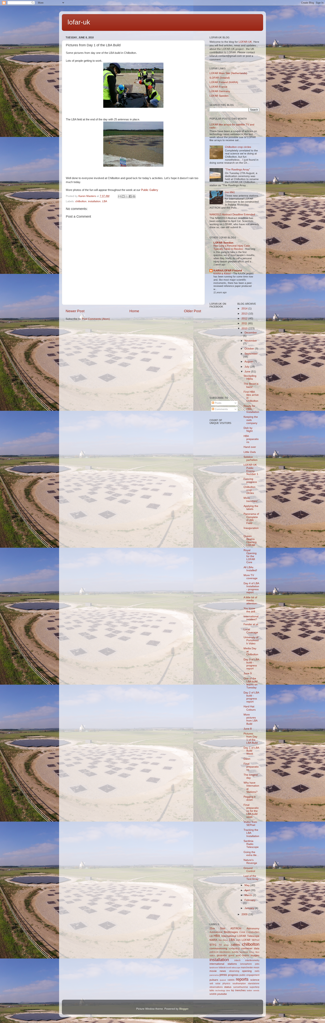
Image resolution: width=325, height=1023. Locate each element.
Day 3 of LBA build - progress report (251, 664)
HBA (217, 935)
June (248, 371)
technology (220, 990)
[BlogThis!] (123, 196)
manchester (247, 967)
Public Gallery (149, 189)
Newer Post (75, 311)
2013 (244, 313)
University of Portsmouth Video (251, 640)
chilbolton (81, 201)
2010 (244, 328)
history (245, 955)
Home (134, 311)
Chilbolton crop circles (238, 147)
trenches (240, 990)
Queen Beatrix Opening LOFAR (250, 541)
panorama (214, 975)
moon (256, 967)
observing (234, 971)
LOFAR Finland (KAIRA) (224, 82)
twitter (249, 990)
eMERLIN (214, 952)
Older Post (192, 311)
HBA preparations (251, 439)
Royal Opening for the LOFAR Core (250, 556)
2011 (244, 323)
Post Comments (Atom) (96, 318)
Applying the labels (251, 507)
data (256, 948)
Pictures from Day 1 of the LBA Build (251, 738)
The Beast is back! (251, 385)
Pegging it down (249, 798)
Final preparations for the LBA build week (251, 811)
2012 (244, 318)
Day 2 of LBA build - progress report (251, 697)
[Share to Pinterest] (134, 196)
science (254, 979)
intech (237, 960)
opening (247, 971)
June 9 (248, 673)
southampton (239, 983)
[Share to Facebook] (130, 196)
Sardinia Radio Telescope (251, 844)
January (250, 908)
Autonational (216, 932)
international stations (223, 963)
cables (235, 944)
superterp (254, 987)
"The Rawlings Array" (237, 169)
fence (251, 952)
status (227, 987)
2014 (244, 308)
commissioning (218, 948)
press (223, 974)
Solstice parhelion (250, 458)
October (250, 348)
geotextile (222, 955)
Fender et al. (251, 624)
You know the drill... (250, 610)
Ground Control (249, 870)
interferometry (252, 960)
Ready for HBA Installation (251, 409)
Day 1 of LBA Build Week (251, 750)
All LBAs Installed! (250, 569)
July (247, 366)
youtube (222, 994)
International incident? (251, 618)
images (255, 955)
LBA (104, 201)
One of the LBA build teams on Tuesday (250, 683)
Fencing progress (250, 480)
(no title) (230, 192)
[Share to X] (127, 196)
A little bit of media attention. (250, 600)
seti (211, 983)
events (235, 952)
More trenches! (250, 499)
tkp (232, 990)
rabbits (231, 980)
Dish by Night (248, 429)
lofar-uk (79, 22)
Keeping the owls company (251, 419)
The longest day (251, 776)
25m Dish (217, 928)
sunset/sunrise (240, 987)
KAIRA (213, 940)
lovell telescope (233, 967)
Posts (217, 403)
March (249, 895)
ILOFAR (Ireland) (220, 77)
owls (257, 971)
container (246, 948)
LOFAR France (218, 86)
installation (94, 201)
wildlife (213, 994)
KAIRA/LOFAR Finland (227, 270)
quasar (223, 980)
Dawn (247, 758)
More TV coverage (250, 577)
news (223, 971)
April (248, 890)
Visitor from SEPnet (250, 823)
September (251, 353)
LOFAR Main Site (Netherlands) (228, 73)
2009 (244, 914)
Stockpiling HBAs (250, 377)
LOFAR (246, 940)
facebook (244, 952)
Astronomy (253, 928)
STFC (213, 944)
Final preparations (251, 766)
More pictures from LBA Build (250, 719)
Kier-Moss (223, 940)
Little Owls (250, 452)
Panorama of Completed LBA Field (251, 519)
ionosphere (246, 964)
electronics (225, 952)
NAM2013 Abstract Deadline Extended (232, 214)
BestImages (231, 932)
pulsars (214, 979)
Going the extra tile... (251, 854)
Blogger (183, 1008)
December (251, 332)
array (226, 945)
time (228, 990)
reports (242, 979)
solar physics (222, 983)
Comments (221, 409)
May (247, 885)
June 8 (248, 728)
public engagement (249, 975)
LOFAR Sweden (219, 95)
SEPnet (255, 940)
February (250, 900)
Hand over (250, 447)
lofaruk (222, 967)
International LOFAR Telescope (240, 936)
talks (212, 990)
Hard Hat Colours (250, 708)
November (251, 340)
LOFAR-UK (245, 41)
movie (213, 971)
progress (233, 975)
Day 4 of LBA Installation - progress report (251, 588)
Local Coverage (251, 631)
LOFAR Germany (220, 91)
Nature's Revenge (250, 861)
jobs (257, 964)
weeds (256, 990)
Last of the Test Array (251, 877)
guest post (234, 955)
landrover (214, 967)
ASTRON (235, 928)
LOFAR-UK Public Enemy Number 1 (251, 469)
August (249, 361)
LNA (238, 940)
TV (220, 945)
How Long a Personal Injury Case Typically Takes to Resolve (231, 247)
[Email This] (119, 196)
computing (234, 948)
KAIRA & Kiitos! (222, 273)
